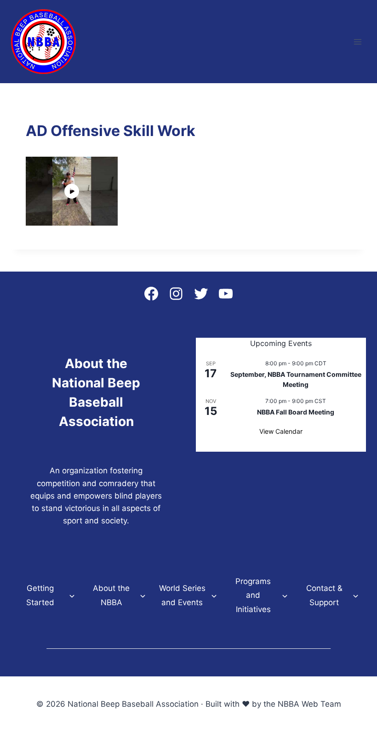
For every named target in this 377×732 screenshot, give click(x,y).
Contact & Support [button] (324, 595)
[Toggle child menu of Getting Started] (72, 595)
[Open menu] (357, 41)
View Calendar (281, 431)
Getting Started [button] (40, 595)
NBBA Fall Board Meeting (295, 412)
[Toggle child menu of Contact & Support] (355, 595)
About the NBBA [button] (111, 595)
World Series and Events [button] (182, 595)
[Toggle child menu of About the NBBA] (143, 595)
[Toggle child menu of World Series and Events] (214, 595)
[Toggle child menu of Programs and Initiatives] (285, 595)
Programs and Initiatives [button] (253, 595)
